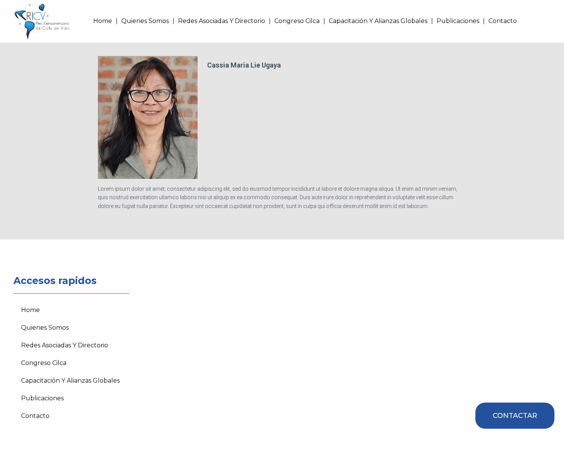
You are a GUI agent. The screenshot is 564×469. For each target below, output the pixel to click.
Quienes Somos (145, 21)
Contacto (502, 21)
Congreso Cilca (297, 21)
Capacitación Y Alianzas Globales (378, 21)
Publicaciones (458, 21)
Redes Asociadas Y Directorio (221, 21)
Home (102, 21)
